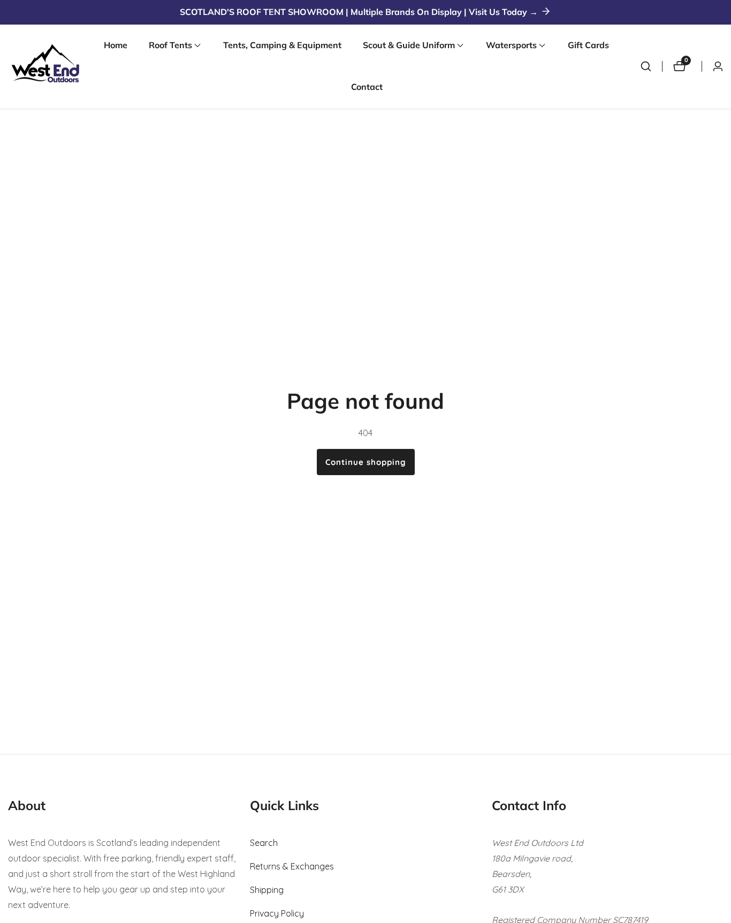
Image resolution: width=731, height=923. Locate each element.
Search (264, 842)
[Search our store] (646, 66)
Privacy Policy (277, 913)
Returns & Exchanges (292, 866)
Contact (367, 86)
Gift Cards (588, 45)
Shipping (267, 889)
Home (115, 45)
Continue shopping (365, 462)
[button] (170, 45)
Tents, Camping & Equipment (282, 45)
